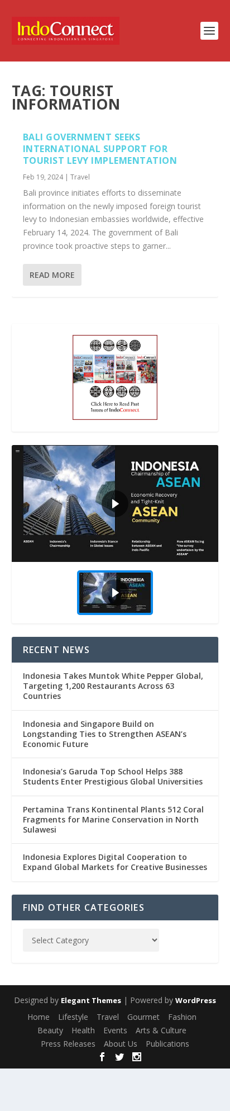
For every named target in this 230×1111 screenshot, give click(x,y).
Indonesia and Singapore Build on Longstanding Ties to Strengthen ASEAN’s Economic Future (104, 733)
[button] (115, 503)
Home (38, 1016)
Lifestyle (73, 1016)
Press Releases (68, 1043)
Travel (80, 177)
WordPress (195, 1000)
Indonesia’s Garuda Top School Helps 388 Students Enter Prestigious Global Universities (113, 776)
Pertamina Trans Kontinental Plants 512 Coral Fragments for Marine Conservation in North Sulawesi (113, 819)
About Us (120, 1043)
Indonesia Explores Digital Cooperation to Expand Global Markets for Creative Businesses (115, 862)
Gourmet (143, 1016)
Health (83, 1030)
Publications (167, 1043)
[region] (115, 534)
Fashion (182, 1016)
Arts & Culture (161, 1030)
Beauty (50, 1030)
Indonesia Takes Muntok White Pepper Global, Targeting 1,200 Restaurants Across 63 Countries (113, 685)
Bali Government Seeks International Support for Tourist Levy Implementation (100, 149)
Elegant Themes (91, 1000)
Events (115, 1030)
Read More (52, 275)
